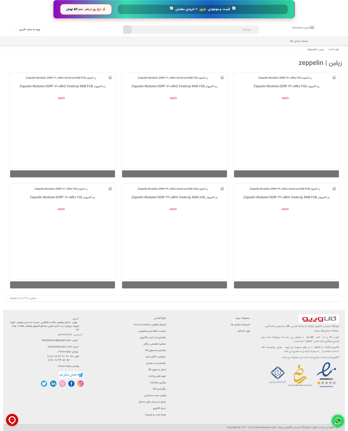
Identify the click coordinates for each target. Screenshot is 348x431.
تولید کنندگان (243, 331)
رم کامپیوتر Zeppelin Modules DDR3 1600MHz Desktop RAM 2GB (175, 86)
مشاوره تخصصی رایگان (154, 344)
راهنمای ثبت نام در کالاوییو (153, 337)
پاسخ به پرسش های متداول (152, 402)
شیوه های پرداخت (157, 376)
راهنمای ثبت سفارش (156, 363)
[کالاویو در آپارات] (62, 383)
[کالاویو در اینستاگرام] (80, 383)
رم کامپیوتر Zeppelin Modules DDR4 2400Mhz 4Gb (287, 86)
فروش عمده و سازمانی (155, 395)
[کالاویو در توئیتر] (44, 383)
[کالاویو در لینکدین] (53, 383)
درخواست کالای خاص (155, 357)
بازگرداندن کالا (159, 389)
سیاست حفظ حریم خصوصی (152, 331)
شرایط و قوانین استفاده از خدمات (150, 325)
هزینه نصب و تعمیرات (155, 415)
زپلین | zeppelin (315, 49)
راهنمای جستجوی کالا (155, 350)
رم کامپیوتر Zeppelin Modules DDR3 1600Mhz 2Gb (62, 197)
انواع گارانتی (160, 318)
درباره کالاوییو (159, 408)
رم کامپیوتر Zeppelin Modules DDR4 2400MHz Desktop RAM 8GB (174, 197)
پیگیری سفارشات (158, 383)
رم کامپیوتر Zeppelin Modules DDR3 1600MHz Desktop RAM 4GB (63, 86)
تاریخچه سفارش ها (240, 325)
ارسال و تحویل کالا (157, 370)
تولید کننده (333, 49)
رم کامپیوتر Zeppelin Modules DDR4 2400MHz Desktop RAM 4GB (286, 197)
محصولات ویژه (243, 318)
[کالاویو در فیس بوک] (71, 383)
